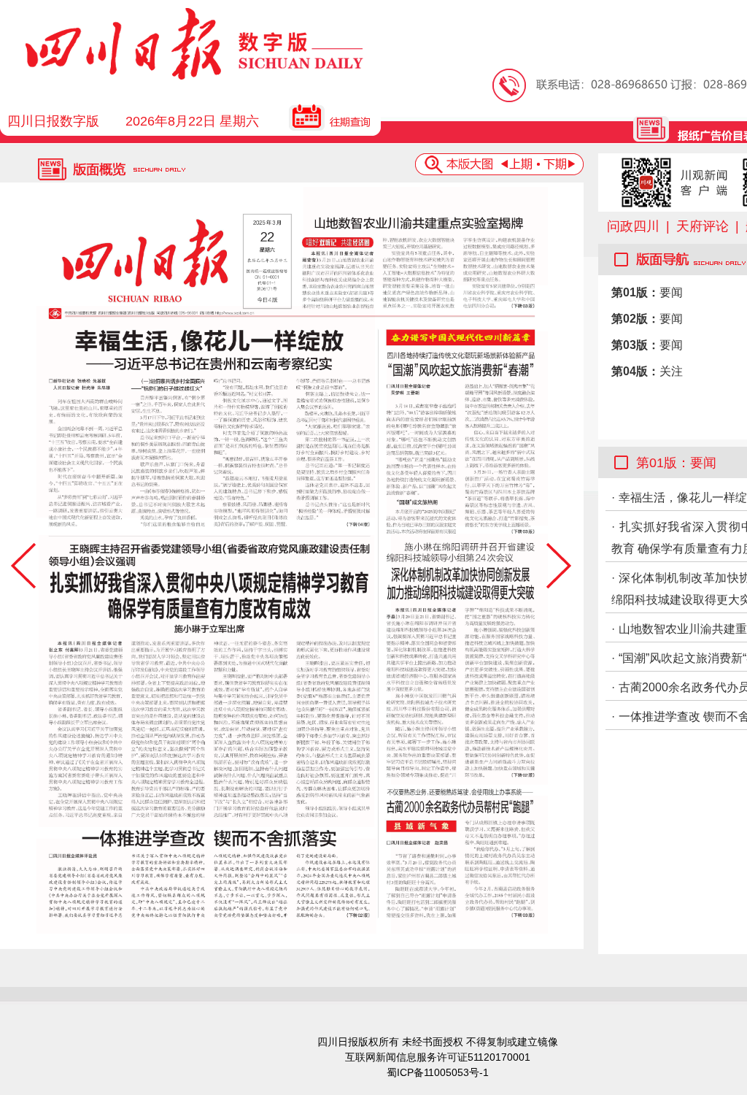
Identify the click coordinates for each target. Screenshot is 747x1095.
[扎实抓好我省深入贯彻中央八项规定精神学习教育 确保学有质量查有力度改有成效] (206, 681)
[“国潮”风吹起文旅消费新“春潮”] (467, 428)
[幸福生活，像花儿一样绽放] (205, 412)
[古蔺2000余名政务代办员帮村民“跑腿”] (469, 865)
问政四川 (633, 226)
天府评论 (702, 226)
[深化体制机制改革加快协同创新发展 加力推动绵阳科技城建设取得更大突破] (469, 659)
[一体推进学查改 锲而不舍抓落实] (206, 886)
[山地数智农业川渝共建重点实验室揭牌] (425, 236)
